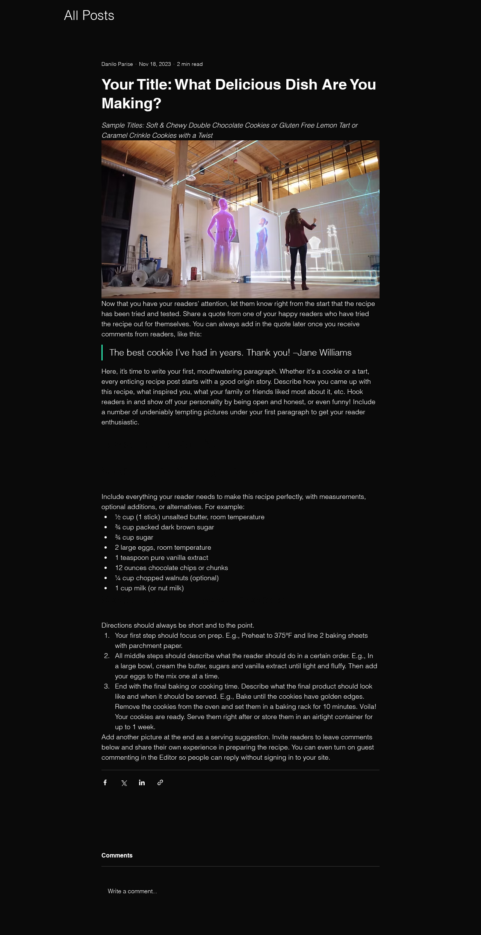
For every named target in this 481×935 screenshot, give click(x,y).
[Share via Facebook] (105, 782)
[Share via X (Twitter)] (123, 782)
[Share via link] (160, 782)
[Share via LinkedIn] (141, 782)
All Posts (89, 15)
